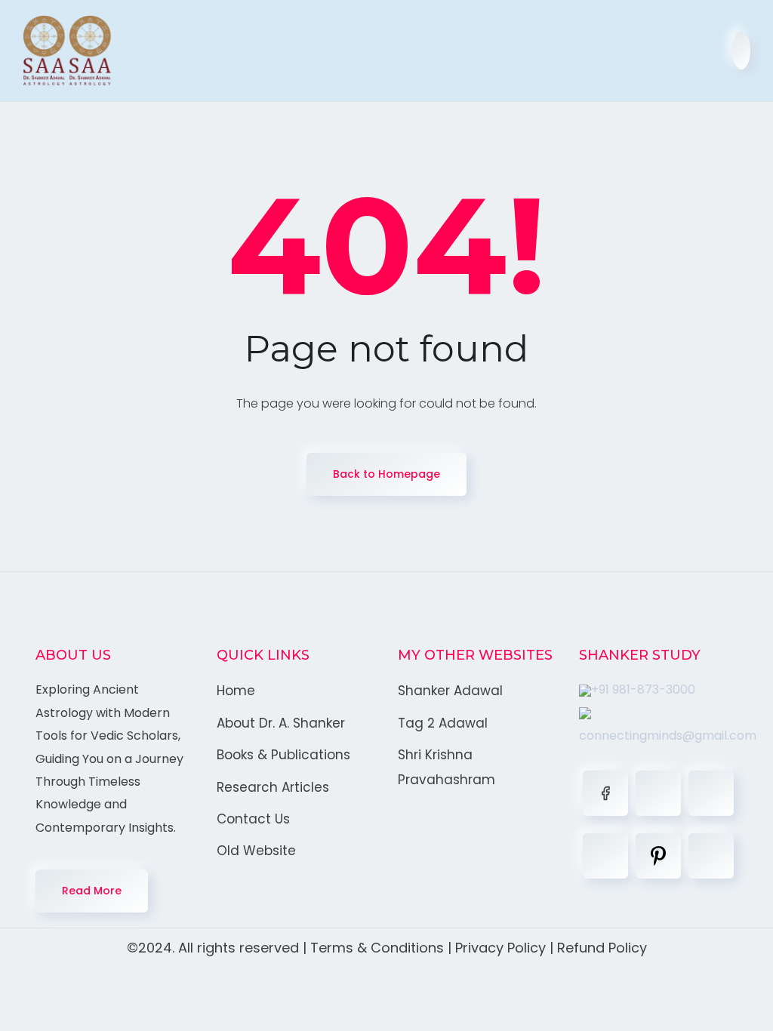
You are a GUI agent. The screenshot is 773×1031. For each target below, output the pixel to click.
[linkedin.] (711, 793)
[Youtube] (711, 856)
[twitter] (658, 793)
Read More (92, 890)
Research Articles (273, 787)
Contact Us (253, 819)
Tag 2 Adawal (443, 723)
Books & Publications (283, 755)
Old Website (256, 851)
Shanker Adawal (450, 691)
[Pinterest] (658, 856)
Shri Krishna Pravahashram (446, 767)
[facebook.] (605, 793)
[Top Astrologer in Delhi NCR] (67, 50)
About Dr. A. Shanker (281, 723)
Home (236, 691)
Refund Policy (602, 947)
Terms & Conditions (377, 947)
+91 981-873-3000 (643, 689)
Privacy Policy (500, 947)
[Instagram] (605, 856)
